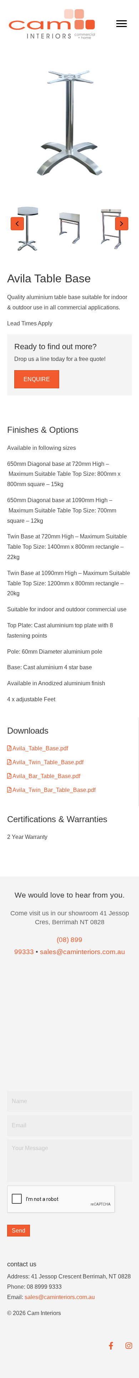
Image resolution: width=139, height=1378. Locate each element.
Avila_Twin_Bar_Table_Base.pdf (53, 790)
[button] (17, 223)
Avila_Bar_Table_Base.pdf (45, 776)
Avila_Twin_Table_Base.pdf (47, 762)
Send (18, 1231)
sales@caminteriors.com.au (60, 1297)
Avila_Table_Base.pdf (39, 748)
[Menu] (121, 24)
